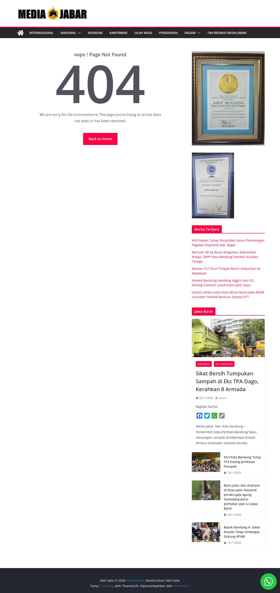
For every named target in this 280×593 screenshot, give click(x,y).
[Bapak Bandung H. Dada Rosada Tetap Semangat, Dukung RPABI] (206, 535)
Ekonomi (95, 33)
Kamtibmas (119, 33)
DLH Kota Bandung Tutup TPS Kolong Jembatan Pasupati (242, 461)
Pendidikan (168, 33)
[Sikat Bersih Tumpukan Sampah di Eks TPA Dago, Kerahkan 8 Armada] (228, 338)
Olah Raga (143, 33)
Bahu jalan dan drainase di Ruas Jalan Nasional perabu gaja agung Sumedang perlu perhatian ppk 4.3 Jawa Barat (242, 496)
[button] (78, 33)
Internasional (41, 33)
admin (222, 398)
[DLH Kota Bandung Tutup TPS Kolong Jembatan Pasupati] (206, 465)
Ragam (190, 33)
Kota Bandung (224, 363)
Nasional (68, 33)
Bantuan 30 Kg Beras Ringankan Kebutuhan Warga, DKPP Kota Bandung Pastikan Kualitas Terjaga (225, 256)
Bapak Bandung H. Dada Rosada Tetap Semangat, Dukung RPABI (242, 531)
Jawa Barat (204, 363)
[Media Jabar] (20, 33)
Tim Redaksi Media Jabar (226, 33)
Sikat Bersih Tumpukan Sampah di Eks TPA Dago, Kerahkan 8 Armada (227, 381)
